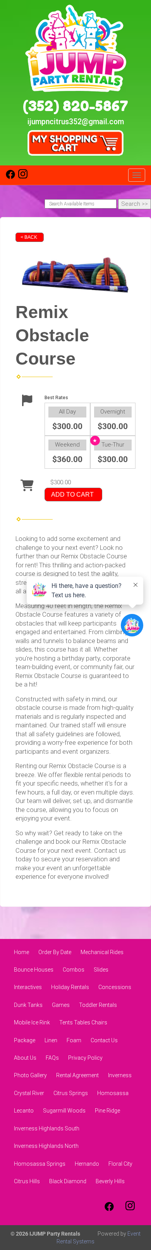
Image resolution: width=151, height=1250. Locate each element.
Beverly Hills (110, 1181)
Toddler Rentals (98, 1005)
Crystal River (29, 1093)
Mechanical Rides (102, 952)
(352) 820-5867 (75, 106)
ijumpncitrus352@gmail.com (75, 121)
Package (24, 1040)
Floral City (120, 1164)
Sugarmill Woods (64, 1110)
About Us (25, 1058)
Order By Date (54, 952)
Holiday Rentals (70, 987)
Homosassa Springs (39, 1164)
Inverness (120, 1075)
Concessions (114, 987)
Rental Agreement (77, 1075)
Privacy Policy (85, 1058)
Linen (51, 1040)
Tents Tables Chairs (83, 1022)
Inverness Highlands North (46, 1146)
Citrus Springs (70, 1093)
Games (61, 1005)
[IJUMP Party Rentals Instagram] (22, 177)
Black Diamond (67, 1181)
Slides (101, 970)
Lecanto (24, 1110)
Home (21, 952)
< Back (29, 237)
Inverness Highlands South (46, 1128)
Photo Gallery (30, 1075)
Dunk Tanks (28, 1005)
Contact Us (104, 1040)
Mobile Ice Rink (32, 1022)
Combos (73, 970)
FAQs (52, 1058)
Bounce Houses (33, 970)
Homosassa (113, 1093)
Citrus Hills (27, 1181)
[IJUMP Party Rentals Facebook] (10, 177)
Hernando (87, 1164)
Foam (74, 1040)
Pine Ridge (107, 1110)
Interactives (28, 987)
